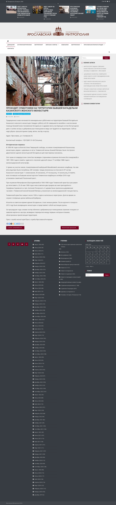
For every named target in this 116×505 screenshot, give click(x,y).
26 (87, 262)
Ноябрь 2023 (38, 348)
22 (97, 259)
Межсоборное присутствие (69, 264)
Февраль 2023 (39, 376)
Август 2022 (38, 394)
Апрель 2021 (38, 445)
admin (17, 116)
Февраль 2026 (39, 263)
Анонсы (63, 252)
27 (90, 262)
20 (90, 259)
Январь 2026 (38, 266)
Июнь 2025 (38, 288)
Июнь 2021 (38, 438)
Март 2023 (38, 373)
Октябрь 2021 (39, 426)
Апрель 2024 (38, 332)
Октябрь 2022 (39, 388)
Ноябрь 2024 (38, 310)
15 (97, 256)
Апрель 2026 (38, 257)
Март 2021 (38, 448)
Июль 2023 (38, 360)
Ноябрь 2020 (38, 460)
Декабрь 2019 (39, 495)
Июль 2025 (38, 285)
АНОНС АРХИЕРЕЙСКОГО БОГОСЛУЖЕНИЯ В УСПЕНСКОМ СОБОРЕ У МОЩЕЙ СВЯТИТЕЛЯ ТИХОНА (16, 228)
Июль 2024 (38, 323)
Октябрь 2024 (39, 313)
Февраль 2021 (39, 451)
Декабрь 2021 (39, 420)
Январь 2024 (38, 341)
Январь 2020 (38, 491)
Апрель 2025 (38, 294)
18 (108, 256)
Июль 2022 (38, 398)
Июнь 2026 (38, 251)
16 (101, 256)
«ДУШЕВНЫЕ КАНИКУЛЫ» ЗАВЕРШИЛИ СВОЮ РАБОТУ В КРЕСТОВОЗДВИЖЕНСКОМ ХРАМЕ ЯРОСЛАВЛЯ (96, 76)
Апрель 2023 (38, 369)
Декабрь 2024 (39, 307)
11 (108, 253)
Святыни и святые (51, 45)
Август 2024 (38, 319)
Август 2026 (38, 244)
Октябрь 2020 (39, 463)
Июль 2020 (38, 473)
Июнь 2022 (38, 401)
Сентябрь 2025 (39, 279)
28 (94, 262)
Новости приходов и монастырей (22, 113)
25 (108, 259)
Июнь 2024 (38, 326)
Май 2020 (37, 479)
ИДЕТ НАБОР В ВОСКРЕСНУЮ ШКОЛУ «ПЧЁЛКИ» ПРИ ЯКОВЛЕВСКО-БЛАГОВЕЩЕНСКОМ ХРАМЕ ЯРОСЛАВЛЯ (23, 11)
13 (90, 256)
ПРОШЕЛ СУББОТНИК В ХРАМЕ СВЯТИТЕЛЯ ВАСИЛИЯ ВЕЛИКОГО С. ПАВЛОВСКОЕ (96, 90)
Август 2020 (38, 470)
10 (104, 253)
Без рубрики (64, 255)
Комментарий (65, 261)
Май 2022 (37, 404)
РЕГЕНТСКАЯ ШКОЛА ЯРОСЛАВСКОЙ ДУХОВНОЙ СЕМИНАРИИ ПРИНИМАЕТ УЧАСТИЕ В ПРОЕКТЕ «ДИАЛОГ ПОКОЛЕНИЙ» (70, 228)
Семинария (65, 45)
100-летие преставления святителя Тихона (71, 245)
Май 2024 (37, 329)
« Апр (87, 266)
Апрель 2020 (38, 482)
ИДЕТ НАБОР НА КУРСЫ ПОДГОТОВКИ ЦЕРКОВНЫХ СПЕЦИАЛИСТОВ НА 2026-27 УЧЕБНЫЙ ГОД (50, 12)
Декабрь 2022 (39, 382)
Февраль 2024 (39, 338)
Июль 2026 (38, 247)
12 (87, 256)
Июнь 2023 (38, 363)
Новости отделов (66, 274)
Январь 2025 (38, 304)
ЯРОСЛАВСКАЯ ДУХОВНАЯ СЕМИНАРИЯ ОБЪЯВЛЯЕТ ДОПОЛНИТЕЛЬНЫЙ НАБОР (76, 11)
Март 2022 (38, 410)
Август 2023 (38, 357)
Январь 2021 (38, 454)
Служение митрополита (68, 285)
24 (104, 259)
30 (101, 262)
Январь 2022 (38, 416)
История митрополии (24, 45)
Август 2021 (38, 432)
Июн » (91, 266)
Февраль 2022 (39, 413)
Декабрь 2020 (39, 457)
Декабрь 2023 (39, 344)
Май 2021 (37, 441)
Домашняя (11, 45)
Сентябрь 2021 (39, 429)
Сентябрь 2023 (39, 354)
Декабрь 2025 (39, 269)
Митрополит (38, 45)
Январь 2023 (38, 379)
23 (101, 259)
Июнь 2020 (38, 476)
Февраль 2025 (39, 301)
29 (97, 262)
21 (94, 259)
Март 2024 (38, 335)
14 (94, 256)
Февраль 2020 (39, 488)
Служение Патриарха (67, 288)
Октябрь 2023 (39, 351)
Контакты (10, 48)
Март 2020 (38, 485)
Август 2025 (38, 282)
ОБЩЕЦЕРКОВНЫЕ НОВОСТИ (69, 282)
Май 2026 (37, 254)
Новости (9, 113)
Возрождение (65, 258)
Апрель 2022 (38, 407)
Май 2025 (37, 291)
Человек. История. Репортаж (69, 295)
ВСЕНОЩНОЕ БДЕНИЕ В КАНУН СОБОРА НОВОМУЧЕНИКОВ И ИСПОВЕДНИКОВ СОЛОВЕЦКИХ (95, 97)
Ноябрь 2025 (38, 272)
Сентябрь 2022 (39, 391)
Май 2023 (37, 366)
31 (104, 262)
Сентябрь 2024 (39, 316)
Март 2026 (38, 260)
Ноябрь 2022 (38, 385)
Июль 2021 (38, 435)
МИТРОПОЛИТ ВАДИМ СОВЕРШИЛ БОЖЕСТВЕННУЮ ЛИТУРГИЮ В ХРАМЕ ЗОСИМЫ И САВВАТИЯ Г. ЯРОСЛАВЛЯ (95, 69)
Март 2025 (38, 297)
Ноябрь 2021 (38, 423)
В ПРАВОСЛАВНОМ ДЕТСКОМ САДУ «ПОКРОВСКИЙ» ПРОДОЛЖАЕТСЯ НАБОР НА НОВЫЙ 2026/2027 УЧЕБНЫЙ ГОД (103, 12)
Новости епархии (66, 271)
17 (104, 256)
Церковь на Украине (67, 291)
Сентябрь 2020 (39, 466)
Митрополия (75, 45)
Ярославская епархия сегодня (93, 45)
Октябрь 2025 (39, 276)
